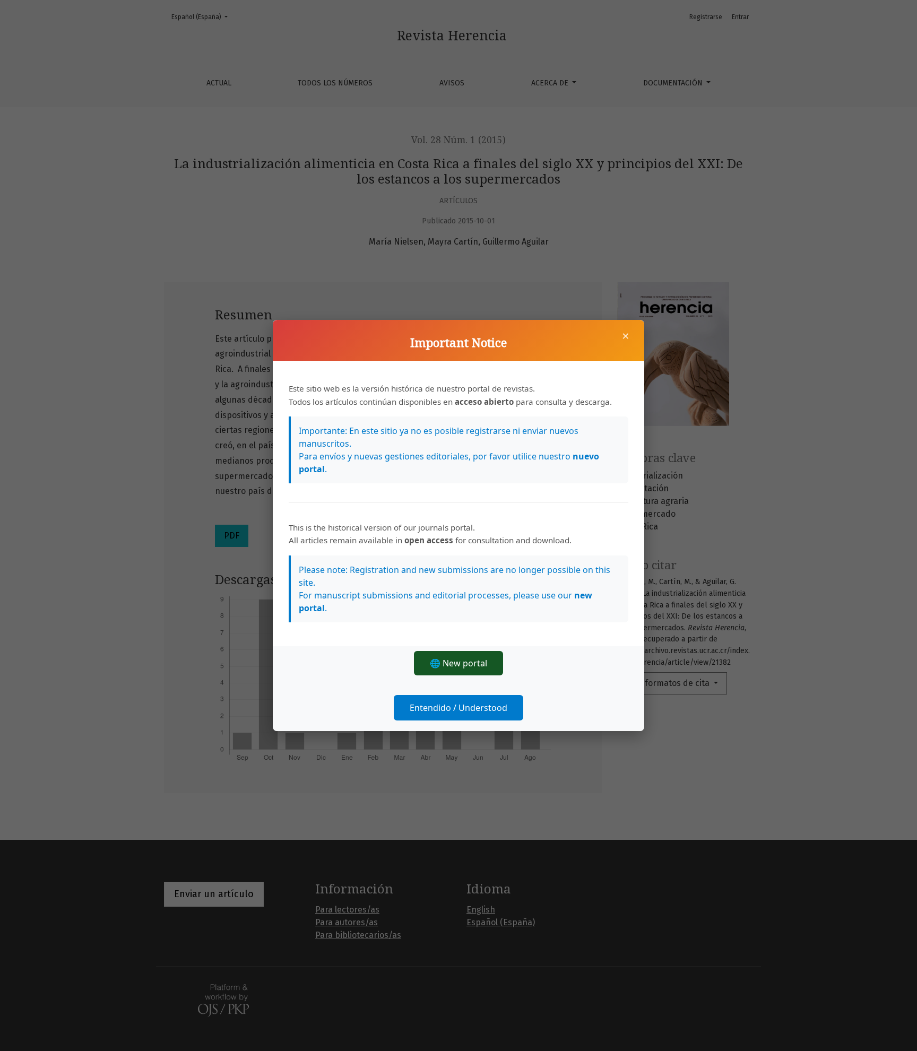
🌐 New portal (458, 663)
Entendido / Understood (458, 708)
